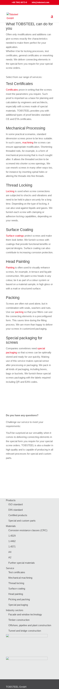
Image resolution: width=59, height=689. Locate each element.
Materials (11, 526)
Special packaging (18, 604)
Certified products (17, 515)
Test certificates (16, 572)
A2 (9, 557)
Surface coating (16, 588)
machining (27, 142)
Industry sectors (14, 610)
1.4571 (12, 546)
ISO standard (15, 504)
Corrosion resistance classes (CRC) (27, 530)
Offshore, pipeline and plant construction (29, 625)
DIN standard (15, 509)
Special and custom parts (22, 520)
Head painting (15, 594)
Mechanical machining (20, 577)
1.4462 (12, 541)
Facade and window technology (25, 614)
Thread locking (16, 583)
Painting (10, 267)
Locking (10, 191)
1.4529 (12, 535)
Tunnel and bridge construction (24, 630)
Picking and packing (19, 599)
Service (10, 568)
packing (19, 312)
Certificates (12, 89)
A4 (9, 552)
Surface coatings (15, 235)
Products (11, 500)
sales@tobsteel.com (39, 482)
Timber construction (19, 619)
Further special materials (21, 562)
